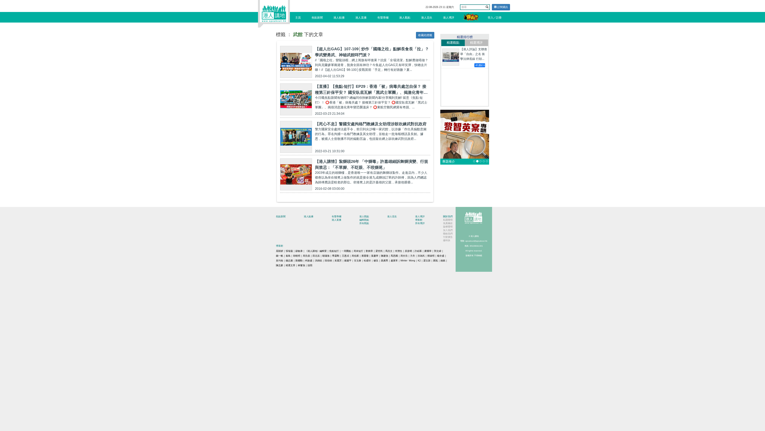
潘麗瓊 (365, 255)
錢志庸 (289, 260)
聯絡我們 (448, 233)
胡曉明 (296, 255)
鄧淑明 (430, 255)
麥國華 (428, 251)
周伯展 (355, 255)
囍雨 (310, 265)
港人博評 (448, 17)
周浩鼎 (306, 255)
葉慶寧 (374, 255)
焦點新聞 (317, 17)
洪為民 (421, 255)
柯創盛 (308, 260)
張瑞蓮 (289, 251)
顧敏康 (299, 251)
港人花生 (426, 17)
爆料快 (446, 240)
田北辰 (316, 255)
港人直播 (361, 17)
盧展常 (394, 260)
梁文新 (427, 260)
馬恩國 (394, 255)
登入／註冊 (495, 17)
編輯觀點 (364, 219)
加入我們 (448, 230)
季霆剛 (335, 255)
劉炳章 (369, 251)
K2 (419, 260)
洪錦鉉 (318, 260)
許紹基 (418, 251)
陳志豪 (279, 265)
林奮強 (301, 265)
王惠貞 (345, 255)
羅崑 (435, 260)
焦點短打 (334, 251)
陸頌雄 (328, 260)
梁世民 (379, 251)
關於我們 (448, 216)
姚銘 (442, 260)
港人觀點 (404, 17)
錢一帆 (279, 255)
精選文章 (290, 265)
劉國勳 (299, 260)
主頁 (298, 17)
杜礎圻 (367, 260)
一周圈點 (346, 251)
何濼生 (398, 251)
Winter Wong (407, 260)
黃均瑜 (279, 260)
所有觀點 (364, 223)
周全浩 (404, 255)
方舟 (412, 255)
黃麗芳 (338, 260)
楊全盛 (440, 255)
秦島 (288, 255)
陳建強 (384, 255)
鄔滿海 (326, 255)
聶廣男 (384, 260)
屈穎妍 (279, 251)
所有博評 (420, 223)
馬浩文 (388, 251)
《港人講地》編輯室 (316, 251)
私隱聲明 (448, 219)
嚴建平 (347, 260)
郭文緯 (437, 251)
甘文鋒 (357, 260)
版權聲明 (448, 226)
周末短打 (358, 251)
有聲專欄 (382, 17)
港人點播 (339, 17)
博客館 (418, 219)
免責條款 (448, 223)
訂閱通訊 (502, 7)
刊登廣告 (448, 237)
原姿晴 (408, 251)
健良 (376, 260)
